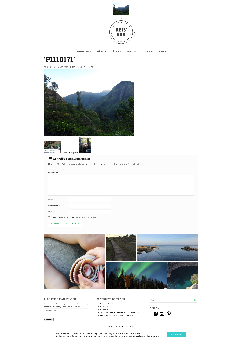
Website (51, 211)
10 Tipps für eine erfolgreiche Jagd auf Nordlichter (119, 312)
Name (51, 199)
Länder (115, 51)
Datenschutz (127, 326)
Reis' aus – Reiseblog (121, 30)
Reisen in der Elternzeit (109, 304)
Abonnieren (48, 319)
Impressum (113, 326)
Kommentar (53, 172)
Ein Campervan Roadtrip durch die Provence (117, 315)
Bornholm (104, 309)
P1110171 (88, 67)
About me (132, 51)
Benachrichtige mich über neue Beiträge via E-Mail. (75, 218)
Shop (161, 51)
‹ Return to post (69, 152)
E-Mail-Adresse (55, 205)
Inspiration (83, 51)
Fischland (104, 306)
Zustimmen (176, 334)
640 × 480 (76, 67)
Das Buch (148, 51)
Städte (100, 51)
